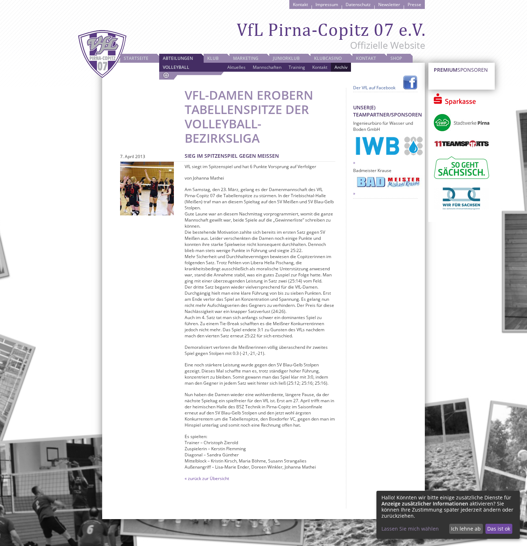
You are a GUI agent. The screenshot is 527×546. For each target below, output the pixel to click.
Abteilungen (178, 58)
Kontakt (300, 4)
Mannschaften (267, 67)
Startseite (136, 58)
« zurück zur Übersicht (207, 478)
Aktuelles (236, 67)
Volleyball (176, 67)
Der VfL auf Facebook (374, 88)
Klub (213, 58)
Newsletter (389, 4)
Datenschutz (358, 4)
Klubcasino (328, 58)
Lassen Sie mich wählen (410, 529)
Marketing (245, 58)
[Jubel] (147, 188)
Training (297, 67)
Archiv (340, 67)
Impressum (326, 4)
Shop (396, 58)
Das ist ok (498, 528)
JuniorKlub (286, 58)
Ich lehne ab (466, 528)
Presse (414, 4)
